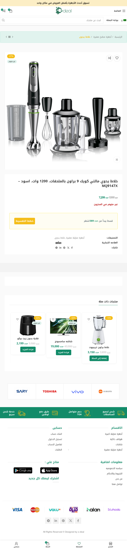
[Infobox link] (112, 413)
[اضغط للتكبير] (117, 159)
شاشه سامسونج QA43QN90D (63, 343)
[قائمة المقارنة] (109, 57)
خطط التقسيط (24, 221)
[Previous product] (12, 37)
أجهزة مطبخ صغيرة (102, 37)
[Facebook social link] (72, 248)
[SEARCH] (3, 20)
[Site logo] (63, 3)
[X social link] (68, 248)
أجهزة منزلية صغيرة (75, 238)
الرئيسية (118, 37)
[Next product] (6, 37)
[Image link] (63, 510)
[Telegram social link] (57, 248)
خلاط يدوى (84, 37)
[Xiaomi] (105, 391)
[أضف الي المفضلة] (116, 57)
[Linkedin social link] (60, 248)
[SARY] (22, 391)
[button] (99, 358)
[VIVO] (77, 391)
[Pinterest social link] (64, 248)
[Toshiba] (50, 391)
